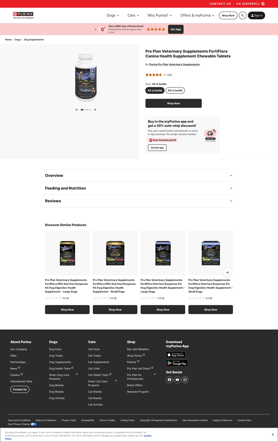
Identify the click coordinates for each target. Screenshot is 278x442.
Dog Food (55, 349)
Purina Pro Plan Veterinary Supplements (174, 64)
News (13, 368)
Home (8, 39)
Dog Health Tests (59, 368)
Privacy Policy (68, 420)
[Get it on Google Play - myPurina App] (177, 363)
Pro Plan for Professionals (135, 376)
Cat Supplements (98, 362)
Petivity (131, 362)
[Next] (95, 110)
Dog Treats (56, 355)
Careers (15, 375)
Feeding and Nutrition (65, 188)
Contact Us (20, 389)
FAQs (13, 355)
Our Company (18, 349)
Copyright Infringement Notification (158, 420)
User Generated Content (195, 420)
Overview (54, 175)
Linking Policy (127, 420)
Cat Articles (95, 404)
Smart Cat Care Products (97, 383)
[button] (173, 103)
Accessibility (87, 420)
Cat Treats (94, 355)
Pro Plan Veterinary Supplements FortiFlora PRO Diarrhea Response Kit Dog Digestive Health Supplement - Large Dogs (66, 285)
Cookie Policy (244, 420)
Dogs (18, 39)
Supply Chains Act (222, 420)
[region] (139, 435)
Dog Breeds (56, 391)
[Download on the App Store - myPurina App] (175, 354)
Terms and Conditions (19, 420)
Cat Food (93, 349)
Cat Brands (95, 391)
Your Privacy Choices (19, 424)
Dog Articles (57, 398)
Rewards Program (138, 391)
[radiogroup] (173, 90)
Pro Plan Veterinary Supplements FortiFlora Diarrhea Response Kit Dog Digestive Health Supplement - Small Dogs (210, 285)
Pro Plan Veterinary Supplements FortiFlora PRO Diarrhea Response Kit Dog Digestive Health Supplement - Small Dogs (114, 285)
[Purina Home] (23, 15)
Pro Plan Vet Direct (138, 368)
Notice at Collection (46, 420)
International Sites (21, 381)
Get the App (157, 147)
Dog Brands (56, 385)
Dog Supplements (34, 39)
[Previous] (77, 110)
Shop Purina (134, 355)
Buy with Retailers (138, 349)
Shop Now (228, 15)
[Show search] (243, 15)
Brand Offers (135, 385)
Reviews (53, 201)
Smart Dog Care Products (59, 376)
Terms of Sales (107, 420)
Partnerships (18, 362)
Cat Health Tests (98, 375)
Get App (176, 29)
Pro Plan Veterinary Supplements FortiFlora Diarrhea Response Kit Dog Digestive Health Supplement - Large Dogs (163, 285)
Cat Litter (94, 368)
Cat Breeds (95, 398)
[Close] (95, 29)
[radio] (154, 90)
